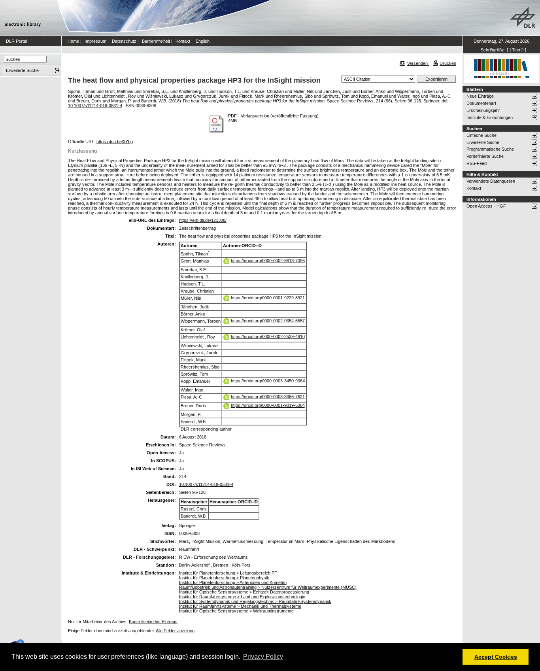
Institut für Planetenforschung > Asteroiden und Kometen (233, 582)
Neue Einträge (480, 96)
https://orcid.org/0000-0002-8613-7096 (268, 260)
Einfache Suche (481, 135)
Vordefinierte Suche (485, 156)
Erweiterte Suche (482, 142)
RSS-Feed (476, 163)
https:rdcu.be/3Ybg (114, 141)
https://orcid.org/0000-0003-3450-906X (268, 380)
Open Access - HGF (486, 206)
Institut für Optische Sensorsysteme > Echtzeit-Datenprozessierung (244, 592)
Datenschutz (124, 41)
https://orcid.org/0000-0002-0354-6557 (268, 320)
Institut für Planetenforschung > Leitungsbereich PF (228, 573)
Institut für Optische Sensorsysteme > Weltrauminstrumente (236, 611)
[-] (509, 49)
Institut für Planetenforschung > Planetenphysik (224, 577)
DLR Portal (16, 41)
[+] (523, 49)
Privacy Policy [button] (263, 656)
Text (516, 49)
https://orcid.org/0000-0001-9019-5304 (268, 405)
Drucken (448, 63)
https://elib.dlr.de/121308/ (203, 220)
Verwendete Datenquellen (490, 181)
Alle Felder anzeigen (175, 630)
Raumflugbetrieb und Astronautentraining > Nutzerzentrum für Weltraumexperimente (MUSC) (268, 587)
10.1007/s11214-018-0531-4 (95, 105)
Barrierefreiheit (156, 41)
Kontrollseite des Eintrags (153, 621)
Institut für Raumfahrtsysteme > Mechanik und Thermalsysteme (240, 606)
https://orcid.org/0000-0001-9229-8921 (268, 297)
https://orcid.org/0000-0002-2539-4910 (268, 336)
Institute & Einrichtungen (489, 117)
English (203, 41)
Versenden (418, 63)
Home (73, 41)
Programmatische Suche (490, 149)
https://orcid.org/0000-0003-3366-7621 (268, 396)
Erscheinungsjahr (483, 110)
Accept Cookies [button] (495, 657)
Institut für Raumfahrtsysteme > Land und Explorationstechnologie (242, 596)
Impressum (95, 41)
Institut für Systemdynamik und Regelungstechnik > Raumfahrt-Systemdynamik (255, 601)
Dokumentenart (481, 103)
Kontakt (183, 41)
